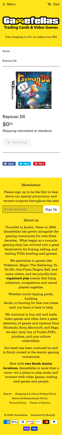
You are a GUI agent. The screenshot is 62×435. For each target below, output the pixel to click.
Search (7, 393)
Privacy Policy (17, 402)
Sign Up (51, 209)
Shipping (9, 130)
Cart (55, 4)
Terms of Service (40, 402)
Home (6, 51)
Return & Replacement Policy (30, 398)
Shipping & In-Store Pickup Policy (35, 393)
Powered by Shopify (43, 415)
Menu (11, 4)
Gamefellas (21, 415)
